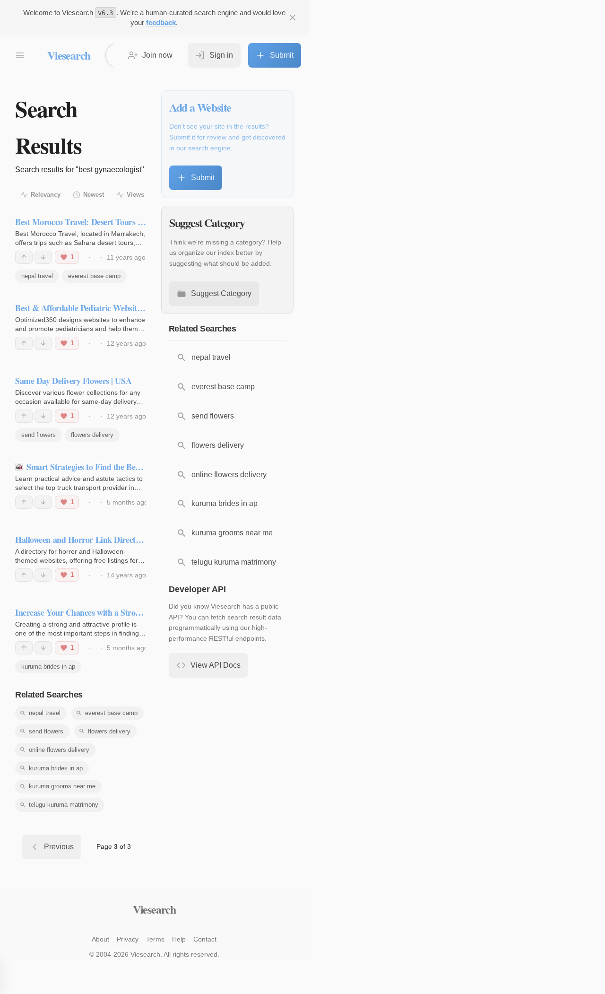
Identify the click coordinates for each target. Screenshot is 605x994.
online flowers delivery (59, 749)
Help (179, 939)
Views (135, 194)
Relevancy (45, 194)
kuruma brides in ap (48, 666)
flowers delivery (92, 434)
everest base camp (94, 275)
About (100, 939)
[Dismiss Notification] (292, 17)
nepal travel (37, 275)
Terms (155, 939)
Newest (93, 194)
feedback (161, 22)
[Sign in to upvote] (24, 257)
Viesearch (68, 55)
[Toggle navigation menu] (20, 55)
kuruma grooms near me (62, 786)
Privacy (127, 939)
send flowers (38, 434)
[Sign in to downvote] (43, 257)
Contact (204, 939)
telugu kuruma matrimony (63, 804)
